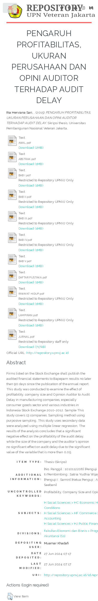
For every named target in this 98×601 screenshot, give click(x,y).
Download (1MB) (31, 164)
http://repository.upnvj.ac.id (47, 353)
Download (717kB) (32, 347)
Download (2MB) (31, 147)
